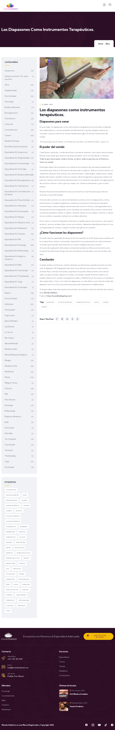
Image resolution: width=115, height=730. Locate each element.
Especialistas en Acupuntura (16, 152)
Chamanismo (10, 118)
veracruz (21, 605)
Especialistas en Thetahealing (17, 276)
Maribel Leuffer (11, 349)
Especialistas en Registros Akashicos (15, 257)
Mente (7, 377)
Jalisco (22, 537)
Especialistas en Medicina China (17, 222)
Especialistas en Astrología (15, 169)
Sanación (26, 584)
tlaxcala (10, 605)
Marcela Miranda (11, 343)
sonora (9, 595)
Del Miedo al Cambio (79, 694)
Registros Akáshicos (13, 416)
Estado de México (13, 521)
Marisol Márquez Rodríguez (16, 355)
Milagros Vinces (11, 383)
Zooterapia (9, 467)
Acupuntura (9, 70)
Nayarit (27, 558)
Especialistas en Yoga (13, 281)
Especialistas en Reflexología (16, 250)
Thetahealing (10, 456)
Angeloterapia (11, 90)
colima (26, 505)
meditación (20, 542)
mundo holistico (23, 553)
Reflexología (10, 411)
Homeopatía (10, 310)
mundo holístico (83, 302)
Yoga (7, 461)
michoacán (19, 547)
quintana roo (24, 579)
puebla (106, 302)
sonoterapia (21, 595)
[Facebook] (86, 725)
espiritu (19, 511)
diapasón (50, 302)
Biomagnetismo (11, 113)
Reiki (7, 422)
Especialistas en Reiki (13, 265)
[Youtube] (99, 725)
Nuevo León (10, 563)
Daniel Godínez (77, 706)
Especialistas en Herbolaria (15, 206)
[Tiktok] (105, 725)
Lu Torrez (9, 332)
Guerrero (23, 526)
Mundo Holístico (50, 293)
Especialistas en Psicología (15, 245)
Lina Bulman (9, 326)
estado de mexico (65, 302)
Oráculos (8, 388)
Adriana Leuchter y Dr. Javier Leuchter (16, 77)
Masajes (8, 360)
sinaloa (25, 589)
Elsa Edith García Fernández (16, 146)
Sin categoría (10, 439)
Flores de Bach (11, 298)
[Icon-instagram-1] (93, 725)
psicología (10, 574)
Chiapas (24, 500)
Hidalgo (22, 532)
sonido (44, 307)
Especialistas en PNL (13, 239)
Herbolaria (9, 304)
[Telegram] (112, 725)
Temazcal (9, 450)
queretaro (10, 579)
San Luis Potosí (12, 589)
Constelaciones (11, 130)
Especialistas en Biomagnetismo (18, 180)
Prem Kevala (10, 399)
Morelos (9, 553)
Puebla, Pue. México (16, 676)
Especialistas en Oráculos (15, 234)
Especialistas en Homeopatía (16, 211)
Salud (16, 584)
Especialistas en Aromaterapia (17, 163)
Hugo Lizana (10, 315)
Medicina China (11, 366)
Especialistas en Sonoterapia (16, 270)
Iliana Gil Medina (11, 321)
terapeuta (10, 600)
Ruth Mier (9, 433)
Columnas (9, 124)
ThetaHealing (23, 600)
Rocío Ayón (9, 428)
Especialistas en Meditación (16, 228)
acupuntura (11, 490)
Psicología (9, 405)
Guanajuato (11, 526)
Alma (107, 44)
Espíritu (8, 293)
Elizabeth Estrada (12, 141)
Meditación (9, 371)
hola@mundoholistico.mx (18, 668)
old (7, 568)
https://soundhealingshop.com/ (59, 296)
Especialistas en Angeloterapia (17, 158)
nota (97, 302)
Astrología (9, 101)
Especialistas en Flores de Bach (17, 200)
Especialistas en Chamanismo (17, 186)
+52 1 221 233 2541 (15, 659)
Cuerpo (8, 135)
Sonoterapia (10, 444)
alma (25, 495)
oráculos (17, 568)
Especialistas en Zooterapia (16, 287)
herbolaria (10, 532)
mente (8, 547)
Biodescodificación (12, 107)
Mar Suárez (9, 338)
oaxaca (22, 563)
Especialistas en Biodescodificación (19, 175)
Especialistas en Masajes (14, 217)
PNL (6, 394)
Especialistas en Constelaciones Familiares (17, 193)
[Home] (9, 636)
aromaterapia (11, 500)
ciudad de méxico (13, 505)
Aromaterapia (10, 96)
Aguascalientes (12, 495)
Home (100, 44)
